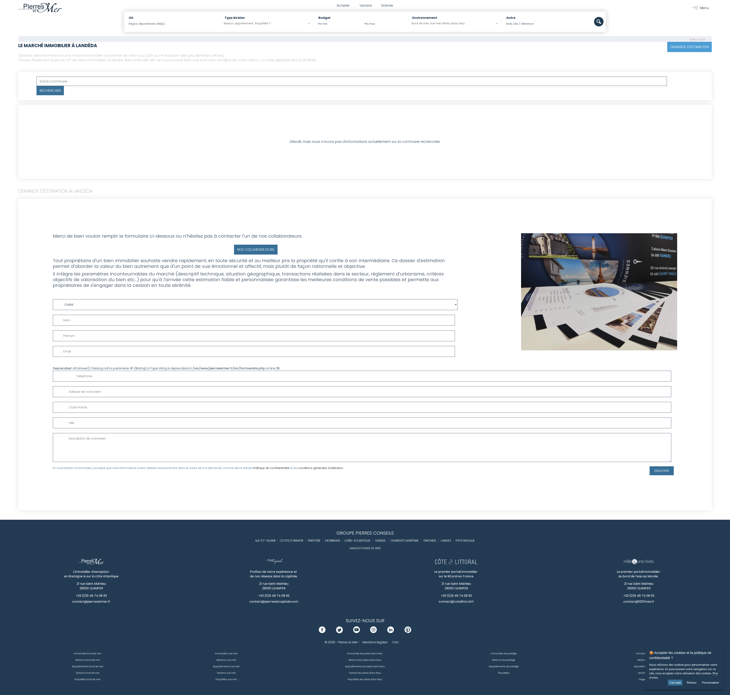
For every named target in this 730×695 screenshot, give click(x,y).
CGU (395, 642)
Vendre (365, 5)
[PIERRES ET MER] (91, 563)
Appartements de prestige (504, 666)
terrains (642, 672)
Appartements (642, 666)
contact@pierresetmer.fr (91, 601)
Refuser (692, 682)
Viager (642, 679)
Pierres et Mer (697, 39)
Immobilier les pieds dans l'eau (365, 653)
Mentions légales (375, 642)
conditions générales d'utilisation (320, 468)
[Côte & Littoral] (456, 563)
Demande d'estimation (689, 46)
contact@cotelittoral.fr (456, 601)
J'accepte (675, 682)
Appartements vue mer (226, 666)
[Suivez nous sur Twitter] (339, 632)
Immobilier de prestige (504, 653)
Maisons (642, 660)
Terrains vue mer (226, 672)
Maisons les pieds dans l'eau (365, 660)
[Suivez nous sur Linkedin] (390, 632)
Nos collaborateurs (256, 249)
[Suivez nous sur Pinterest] (407, 632)
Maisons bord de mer (87, 660)
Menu (704, 8)
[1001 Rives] (638, 563)
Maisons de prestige (503, 660)
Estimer (387, 5)
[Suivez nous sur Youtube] (356, 632)
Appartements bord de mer (87, 666)
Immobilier (642, 653)
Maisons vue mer (226, 660)
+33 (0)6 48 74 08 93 (91, 595)
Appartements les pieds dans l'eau (365, 666)
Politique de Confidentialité (271, 468)
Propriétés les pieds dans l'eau (365, 679)
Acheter (343, 5)
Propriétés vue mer (226, 679)
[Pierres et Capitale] (273, 563)
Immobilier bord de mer (87, 653)
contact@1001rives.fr (638, 601)
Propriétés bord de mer (88, 679)
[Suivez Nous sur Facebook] (322, 632)
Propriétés (503, 672)
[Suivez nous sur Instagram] (373, 632)
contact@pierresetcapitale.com (273, 601)
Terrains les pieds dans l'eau (365, 672)
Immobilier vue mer (226, 653)
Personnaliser (710, 682)
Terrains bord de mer (87, 672)
